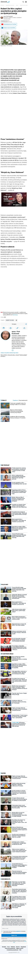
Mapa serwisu (19, 948)
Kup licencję (15, 314)
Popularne (15, 400)
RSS (20, 950)
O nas (8, 946)
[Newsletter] (4, 328)
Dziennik (2, 5)
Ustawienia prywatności (12, 950)
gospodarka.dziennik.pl (10, 5)
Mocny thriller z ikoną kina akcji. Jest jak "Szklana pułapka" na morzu (14, 355)
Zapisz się (14, 935)
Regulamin (23, 946)
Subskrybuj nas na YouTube (10, 24)
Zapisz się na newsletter (9, 27)
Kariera (18, 946)
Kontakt (4, 946)
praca (17, 5)
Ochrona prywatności (10, 948)
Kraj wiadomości (23, 400)
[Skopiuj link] (17, 328)
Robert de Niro (10, 320)
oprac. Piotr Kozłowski (13, 17)
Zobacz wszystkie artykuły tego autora (9, 352)
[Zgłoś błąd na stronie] (24, 328)
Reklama (13, 946)
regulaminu (18, 931)
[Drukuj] (11, 328)
